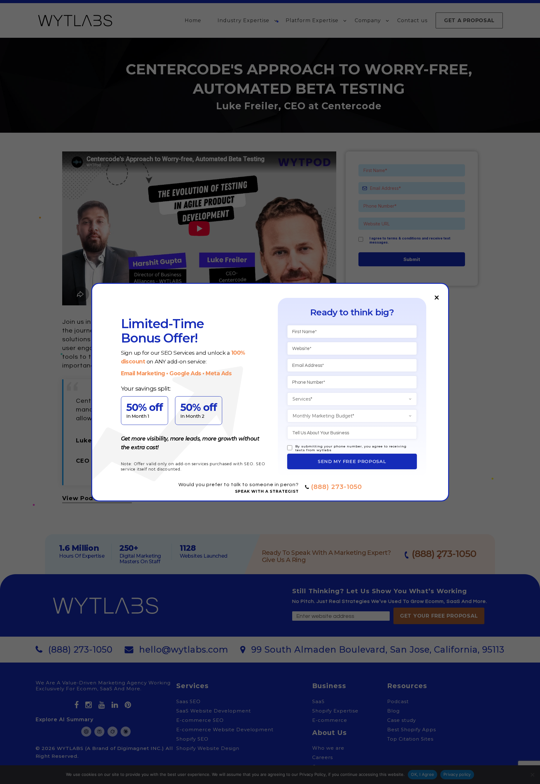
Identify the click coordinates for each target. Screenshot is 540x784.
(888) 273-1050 (336, 487)
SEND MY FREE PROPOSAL (352, 461)
